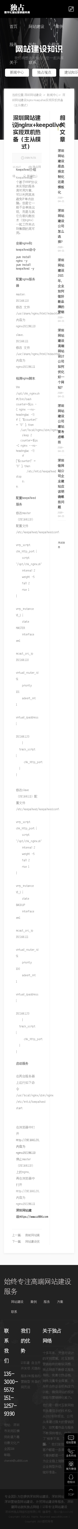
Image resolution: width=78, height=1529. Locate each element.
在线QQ (71, 1482)
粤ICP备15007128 (63, 1512)
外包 (32, 45)
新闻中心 (17, 73)
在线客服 (71, 1442)
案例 (59, 27)
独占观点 (44, 73)
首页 (13, 27)
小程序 (53, 45)
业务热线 (71, 1455)
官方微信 (71, 1469)
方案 (60, 1302)
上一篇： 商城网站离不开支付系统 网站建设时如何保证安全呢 (26, 1236)
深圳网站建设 (33, 95)
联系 (32, 62)
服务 (13, 45)
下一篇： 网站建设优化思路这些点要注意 (26, 1242)
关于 (13, 62)
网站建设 (36, 27)
